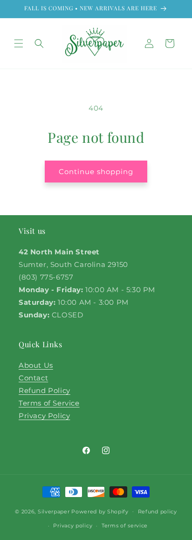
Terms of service (125, 525)
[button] (18, 43)
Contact (33, 377)
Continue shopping (96, 171)
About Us (36, 365)
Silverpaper (54, 511)
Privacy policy (72, 525)
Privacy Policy (44, 415)
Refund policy (157, 511)
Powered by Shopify (100, 511)
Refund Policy (44, 390)
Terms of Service (49, 403)
